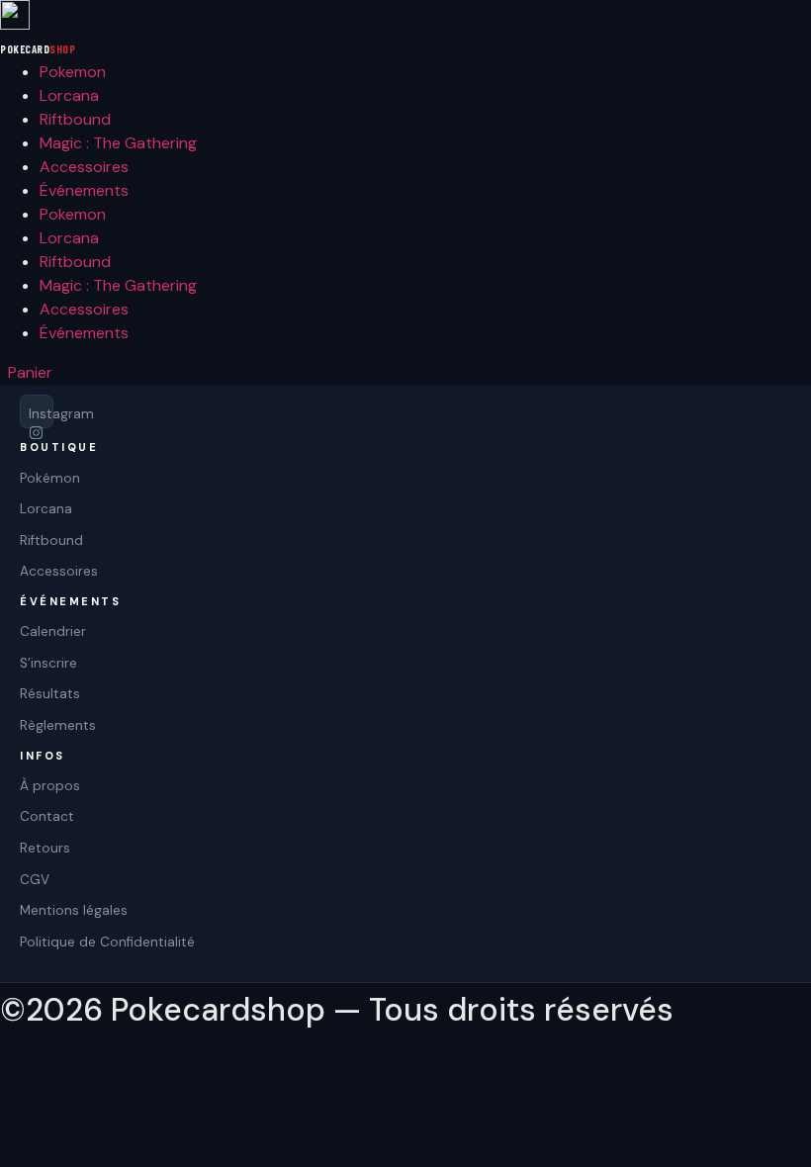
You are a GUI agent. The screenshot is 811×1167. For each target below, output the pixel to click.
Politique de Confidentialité (107, 942)
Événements (84, 190)
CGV (34, 879)
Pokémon (50, 478)
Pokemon (73, 71)
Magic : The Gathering (118, 143)
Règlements (58, 725)
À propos (50, 785)
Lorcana (69, 95)
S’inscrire (48, 663)
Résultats (50, 693)
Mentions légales (74, 910)
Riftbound (75, 119)
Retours (45, 848)
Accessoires (84, 166)
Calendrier (53, 631)
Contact (47, 816)
